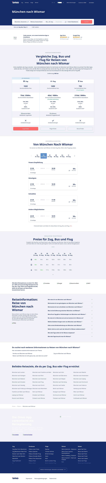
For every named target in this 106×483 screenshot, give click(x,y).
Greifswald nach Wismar (80, 398)
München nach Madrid (79, 372)
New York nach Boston (18, 456)
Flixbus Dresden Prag (35, 454)
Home (13, 406)
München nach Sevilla (59, 385)
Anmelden (91, 2)
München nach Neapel (59, 379)
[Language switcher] (61, 2)
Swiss (46, 456)
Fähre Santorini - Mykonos (69, 449)
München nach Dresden (18, 382)
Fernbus (27, 2)
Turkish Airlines (49, 451)
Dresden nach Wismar (39, 395)
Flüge (32, 2)
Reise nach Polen (83, 456)
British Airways (49, 454)
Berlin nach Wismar (58, 388)
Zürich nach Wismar (78, 395)
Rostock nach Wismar (18, 398)
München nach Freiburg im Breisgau (22, 388)
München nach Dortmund (80, 382)
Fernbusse (32, 446)
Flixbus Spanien (33, 451)
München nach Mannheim (40, 388)
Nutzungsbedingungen (40, 478)
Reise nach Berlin (83, 451)
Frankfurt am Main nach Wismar (21, 392)
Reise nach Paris (82, 454)
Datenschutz (52, 478)
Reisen (19, 406)
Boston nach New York (18, 454)
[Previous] (31, 254)
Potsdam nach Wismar (59, 398)
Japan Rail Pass (82, 449)
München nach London (18, 372)
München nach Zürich (38, 385)
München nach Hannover (39, 379)
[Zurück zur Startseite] (16, 2)
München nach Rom (38, 375)
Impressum (29, 478)
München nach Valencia (79, 385)
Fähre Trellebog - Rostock (69, 455)
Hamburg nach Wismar (79, 388)
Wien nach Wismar (78, 392)
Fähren (36, 2)
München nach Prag (38, 382)
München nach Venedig (18, 385)
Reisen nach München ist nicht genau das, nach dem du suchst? (30, 356)
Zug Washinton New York (19, 451)
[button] (49, 22)
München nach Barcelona (60, 375)
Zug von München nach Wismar (62, 353)
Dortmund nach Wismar (59, 395)
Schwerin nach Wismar (39, 398)
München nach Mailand (18, 379)
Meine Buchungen (71, 2)
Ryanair (47, 449)
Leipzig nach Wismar (17, 395)
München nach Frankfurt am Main (42, 372)
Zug (22, 2)
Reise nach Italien (83, 458)
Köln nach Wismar (37, 392)
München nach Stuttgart (18, 375)
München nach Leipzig (79, 379)
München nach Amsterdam (80, 375)
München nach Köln (58, 372)
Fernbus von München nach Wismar (22, 353)
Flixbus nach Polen (34, 449)
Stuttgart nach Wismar (59, 392)
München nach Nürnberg (60, 382)
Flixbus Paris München (35, 458)
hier (71, 226)
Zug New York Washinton (19, 449)
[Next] (74, 156)
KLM (46, 458)
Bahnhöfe (15, 458)
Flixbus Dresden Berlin (35, 456)
